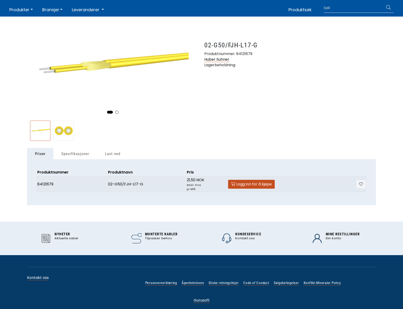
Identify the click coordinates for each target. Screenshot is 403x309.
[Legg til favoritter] (361, 184)
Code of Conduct (256, 283)
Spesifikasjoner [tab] (75, 153)
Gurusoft (202, 300)
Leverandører (86, 10)
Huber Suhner (216, 59)
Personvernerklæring (161, 283)
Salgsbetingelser (286, 283)
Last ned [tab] (112, 153)
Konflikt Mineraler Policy (322, 283)
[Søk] (388, 8)
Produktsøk (300, 10)
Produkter (19, 10)
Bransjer (50, 10)
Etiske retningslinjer (224, 283)
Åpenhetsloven (193, 283)
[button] (110, 112)
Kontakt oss (38, 277)
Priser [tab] (40, 153)
